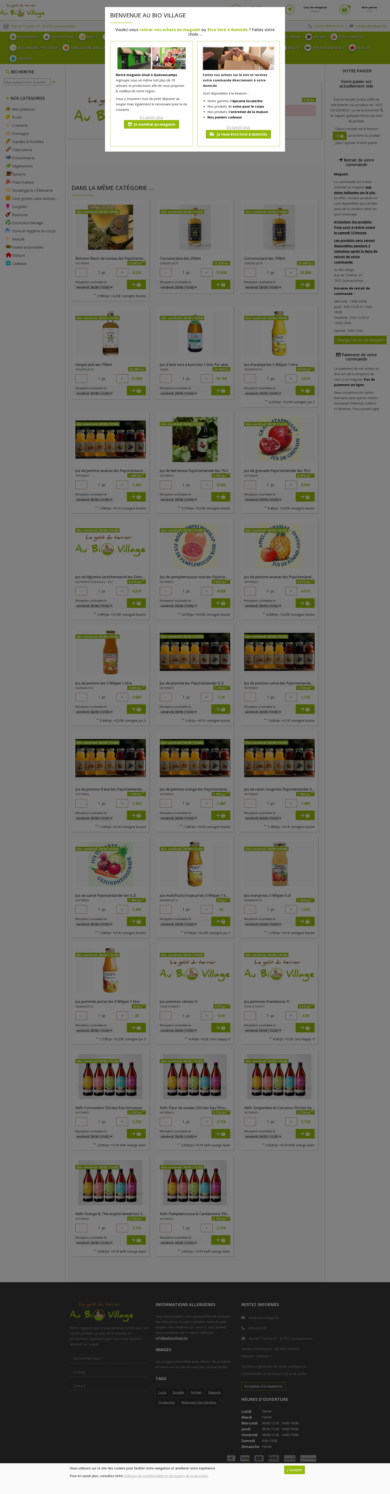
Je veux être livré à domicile (241, 134)
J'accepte (294, 1469)
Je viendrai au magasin (154, 124)
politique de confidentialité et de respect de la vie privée (166, 1476)
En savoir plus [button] (151, 117)
